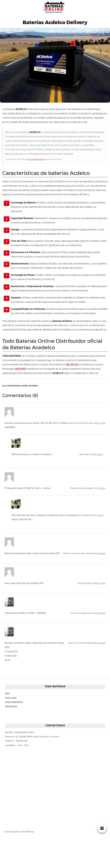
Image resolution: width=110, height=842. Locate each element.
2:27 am (102, 583)
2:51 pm (102, 423)
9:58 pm (102, 553)
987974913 (20, 369)
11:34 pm (102, 613)
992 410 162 (72, 365)
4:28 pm (100, 454)
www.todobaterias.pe (36, 159)
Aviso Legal (10, 697)
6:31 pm (102, 488)
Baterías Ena (11, 706)
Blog (7, 693)
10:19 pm (102, 643)
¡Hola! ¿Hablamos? (14, 702)
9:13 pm (100, 515)
